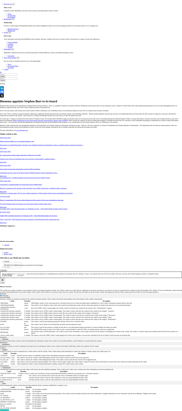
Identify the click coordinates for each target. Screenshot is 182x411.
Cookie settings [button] (7, 275)
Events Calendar (12, 42)
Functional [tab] (3, 337)
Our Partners (11, 17)
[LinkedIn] (91, 88)
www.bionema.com (22, 130)
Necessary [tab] (3, 294)
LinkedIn (6, 245)
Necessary (5, 295)
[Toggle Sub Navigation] (13, 4)
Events (6, 32)
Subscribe (3, 270)
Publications (7, 49)
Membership (8, 19)
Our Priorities (12, 15)
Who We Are (8, 4)
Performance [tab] (4, 342)
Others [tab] (2, 382)
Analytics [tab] (3, 348)
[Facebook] (91, 92)
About (9, 14)
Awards (10, 47)
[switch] (1, 339)
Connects (10, 44)
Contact (6, 69)
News (9, 64)
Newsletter (11, 67)
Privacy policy (8, 254)
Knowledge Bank (13, 66)
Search (3, 76)
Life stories (11, 56)
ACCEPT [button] (20, 275)
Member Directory (13, 29)
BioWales (10, 46)
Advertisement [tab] (4, 366)
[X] (91, 96)
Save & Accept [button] (4, 410)
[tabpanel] (91, 317)
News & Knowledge (10, 57)
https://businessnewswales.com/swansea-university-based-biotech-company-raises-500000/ (40, 120)
